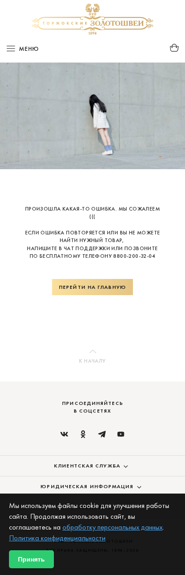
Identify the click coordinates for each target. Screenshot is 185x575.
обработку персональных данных (112, 527)
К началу (92, 360)
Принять (31, 559)
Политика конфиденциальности (57, 538)
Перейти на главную (92, 287)
